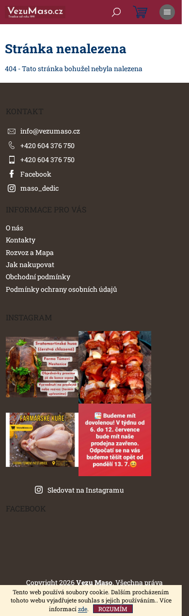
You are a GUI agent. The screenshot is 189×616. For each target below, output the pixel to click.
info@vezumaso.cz (50, 130)
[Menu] (167, 12)
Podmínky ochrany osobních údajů (61, 289)
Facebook (35, 174)
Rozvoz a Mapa (30, 252)
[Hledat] (116, 12)
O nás (14, 227)
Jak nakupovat (30, 264)
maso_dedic (39, 188)
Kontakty (20, 239)
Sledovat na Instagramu (85, 490)
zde (82, 609)
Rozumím (112, 609)
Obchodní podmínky (38, 276)
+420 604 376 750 (47, 145)
